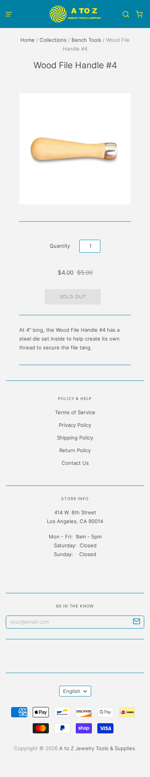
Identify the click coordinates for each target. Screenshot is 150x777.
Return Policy (75, 450)
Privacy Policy (75, 425)
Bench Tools (86, 40)
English (71, 691)
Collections (53, 40)
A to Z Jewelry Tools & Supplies (97, 748)
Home (27, 40)
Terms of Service (75, 412)
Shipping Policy (75, 438)
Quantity (60, 246)
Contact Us (75, 463)
